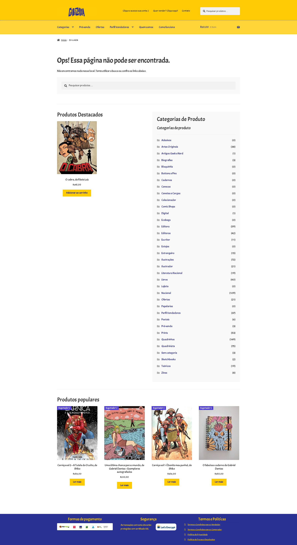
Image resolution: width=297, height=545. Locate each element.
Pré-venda (84, 27)
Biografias (167, 160)
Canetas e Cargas (170, 193)
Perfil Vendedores (119, 27)
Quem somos (146, 27)
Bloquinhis (167, 166)
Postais (165, 319)
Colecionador (168, 200)
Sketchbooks (168, 359)
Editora (165, 226)
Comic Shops (168, 206)
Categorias (63, 27)
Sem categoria (169, 353)
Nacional (166, 293)
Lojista (164, 286)
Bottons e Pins (169, 173)
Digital (165, 213)
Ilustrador (167, 266)
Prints (164, 333)
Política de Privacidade (198, 534)
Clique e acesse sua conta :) (136, 10)
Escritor (165, 239)
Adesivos (166, 140)
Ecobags (166, 220)
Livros (164, 279)
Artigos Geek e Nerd (172, 153)
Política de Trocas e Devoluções (201, 539)
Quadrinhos (168, 339)
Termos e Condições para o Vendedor (204, 524)
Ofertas (100, 27)
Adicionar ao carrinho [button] (77, 192)
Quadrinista (168, 346)
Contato (186, 10)
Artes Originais (169, 146)
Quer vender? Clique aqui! (165, 10)
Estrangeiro (167, 253)
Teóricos (166, 366)
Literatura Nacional (171, 273)
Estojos (165, 246)
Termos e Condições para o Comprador (205, 529)
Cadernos (166, 180)
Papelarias (167, 306)
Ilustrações (167, 259)
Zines (164, 373)
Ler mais (77, 481)
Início (64, 40)
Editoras (166, 233)
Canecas (166, 186)
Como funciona (167, 27)
